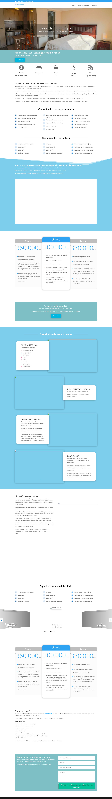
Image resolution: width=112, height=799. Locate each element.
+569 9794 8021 (48, 713)
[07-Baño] (39, 451)
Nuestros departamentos (83, 5)
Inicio (73, 5)
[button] (44, 631)
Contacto (94, 5)
